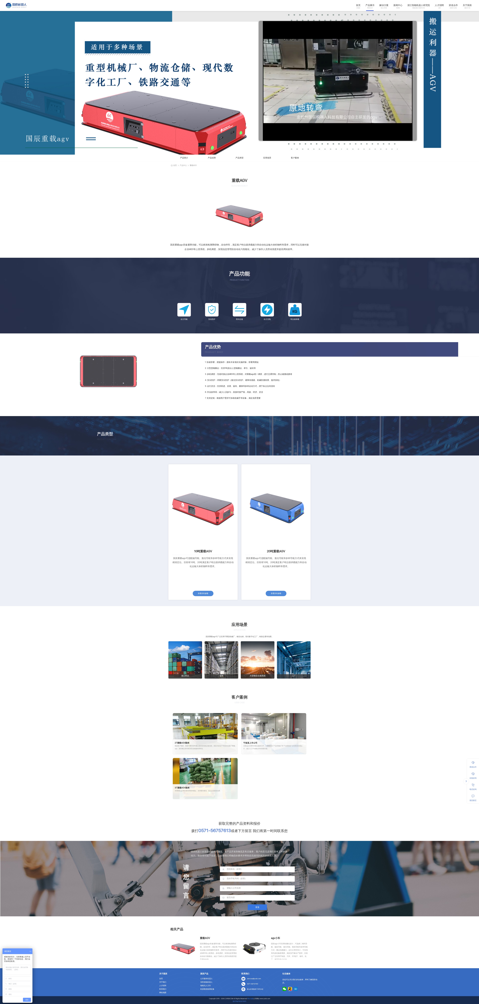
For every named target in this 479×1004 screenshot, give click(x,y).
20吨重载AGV (276, 551)
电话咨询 (473, 789)
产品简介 (184, 158)
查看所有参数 (203, 593)
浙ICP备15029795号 (239, 1001)
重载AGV (205, 938)
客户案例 (295, 158)
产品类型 (239, 158)
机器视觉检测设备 (207, 989)
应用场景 (267, 158)
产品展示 (369, 5)
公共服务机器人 (206, 979)
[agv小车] (254, 948)
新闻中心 (397, 5)
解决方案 (383, 5)
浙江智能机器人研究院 (418, 5)
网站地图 (162, 993)
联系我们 (162, 989)
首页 (358, 5)
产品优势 (212, 158)
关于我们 (162, 982)
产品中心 (183, 165)
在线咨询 (473, 778)
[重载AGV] (183, 948)
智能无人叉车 (205, 986)
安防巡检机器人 (206, 982)
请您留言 (473, 800)
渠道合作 (453, 5)
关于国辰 (467, 5)
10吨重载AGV (203, 551)
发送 (257, 907)
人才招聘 (439, 5)
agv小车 (275, 938)
